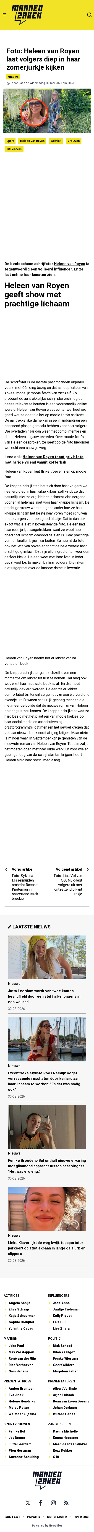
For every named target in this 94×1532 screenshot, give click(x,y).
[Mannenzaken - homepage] (27, 15)
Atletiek (56, 141)
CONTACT (12, 1517)
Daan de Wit (26, 83)
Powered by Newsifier (47, 1525)
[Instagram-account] (53, 1503)
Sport (10, 141)
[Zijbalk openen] (4, 15)
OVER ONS (81, 1517)
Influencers (14, 149)
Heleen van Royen (32, 141)
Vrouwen (74, 141)
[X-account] (28, 1503)
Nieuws (13, 77)
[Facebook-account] (40, 1503)
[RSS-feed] (66, 1503)
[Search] (89, 15)
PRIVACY (33, 1517)
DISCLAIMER (57, 1517)
